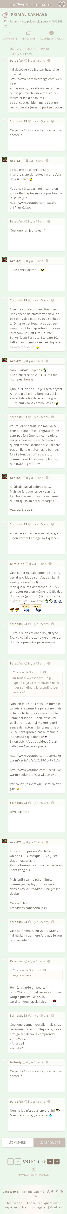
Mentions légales (34, 1207)
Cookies (56, 1207)
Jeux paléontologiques (35, 21)
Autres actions (51, 38)
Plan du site (43, 5)
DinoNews (19, 5)
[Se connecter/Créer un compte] (62, 6)
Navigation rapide (33, 1174)
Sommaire (10, 38)
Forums (14, 21)
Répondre (28, 38)
